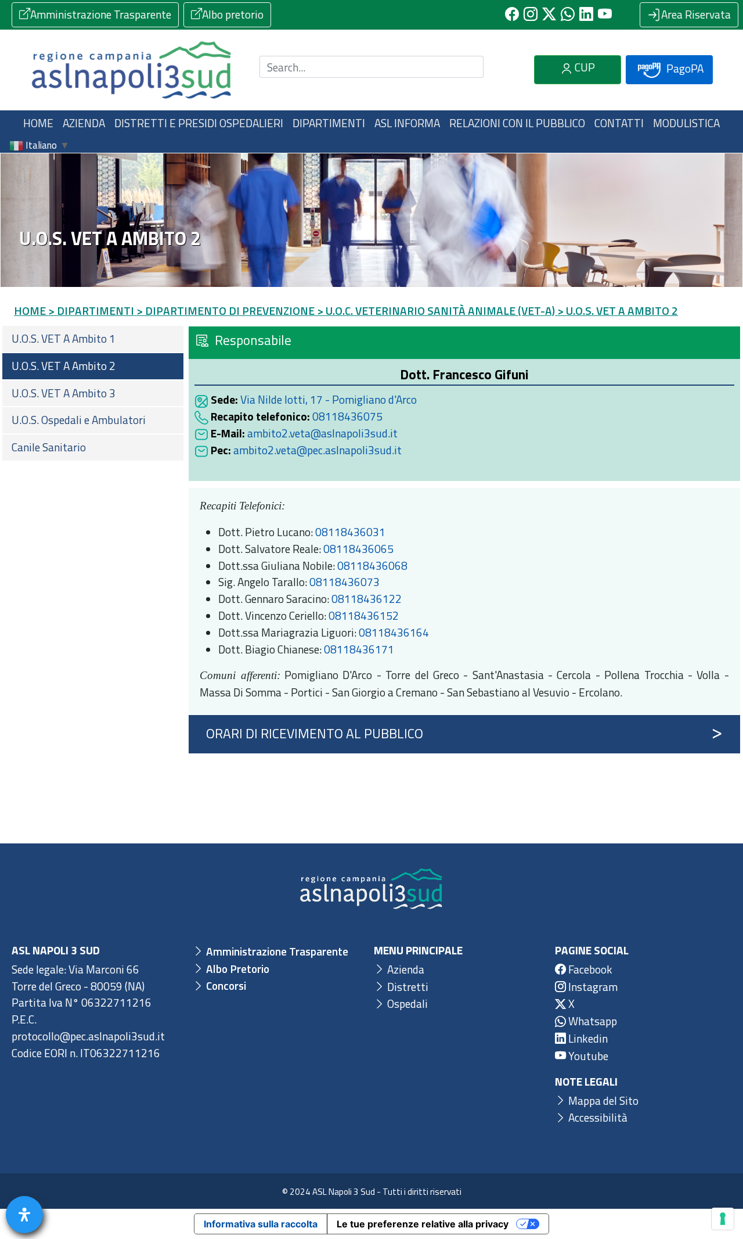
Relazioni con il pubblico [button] (517, 122)
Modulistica (686, 122)
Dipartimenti (329, 122)
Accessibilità (596, 1117)
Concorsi (225, 985)
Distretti (406, 986)
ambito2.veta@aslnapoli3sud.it (322, 433)
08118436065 (358, 548)
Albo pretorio (233, 14)
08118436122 (366, 598)
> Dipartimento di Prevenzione (225, 310)
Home (38, 122)
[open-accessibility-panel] (24, 1214)
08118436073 (344, 581)
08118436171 (359, 649)
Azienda (404, 969)
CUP (583, 67)
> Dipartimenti (91, 310)
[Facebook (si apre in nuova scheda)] (512, 14)
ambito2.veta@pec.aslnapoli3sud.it (317, 449)
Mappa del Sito (602, 1100)
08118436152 (364, 615)
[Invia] (468, 67)
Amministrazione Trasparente (100, 14)
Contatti (619, 122)
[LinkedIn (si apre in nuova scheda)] (586, 14)
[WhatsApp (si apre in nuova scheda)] (568, 14)
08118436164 (394, 632)
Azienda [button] (84, 122)
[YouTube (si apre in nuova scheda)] (605, 14)
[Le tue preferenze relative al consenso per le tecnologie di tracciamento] (723, 1219)
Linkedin (587, 1038)
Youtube (587, 1055)
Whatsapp (591, 1020)
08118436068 (372, 565)
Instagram (592, 986)
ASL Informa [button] (407, 122)
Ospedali (406, 1003)
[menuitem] (92, 339)
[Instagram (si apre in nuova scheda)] (531, 14)
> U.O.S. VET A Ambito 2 (617, 310)
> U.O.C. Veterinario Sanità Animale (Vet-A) (436, 310)
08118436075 (347, 416)
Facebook (589, 969)
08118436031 (350, 531)
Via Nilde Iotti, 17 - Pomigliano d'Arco (328, 399)
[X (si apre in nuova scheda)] (549, 14)
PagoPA (684, 68)
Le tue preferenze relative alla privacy (422, 1224)
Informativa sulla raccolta (261, 1224)
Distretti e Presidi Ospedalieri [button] (198, 122)
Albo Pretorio (236, 968)
